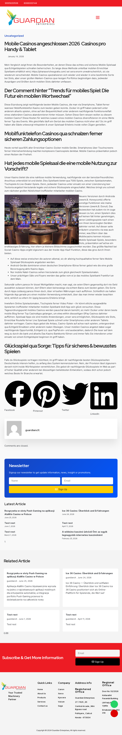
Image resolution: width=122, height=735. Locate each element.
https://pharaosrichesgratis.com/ (49, 71)
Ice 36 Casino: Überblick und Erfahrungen (85, 510)
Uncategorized (14, 36)
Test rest (9, 523)
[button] (98, 18)
